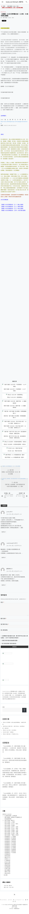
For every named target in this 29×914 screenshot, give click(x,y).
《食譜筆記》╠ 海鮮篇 (10, 838)
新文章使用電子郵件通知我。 (9, 643)
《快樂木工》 (7, 859)
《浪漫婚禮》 (7, 867)
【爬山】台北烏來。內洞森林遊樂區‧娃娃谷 (14, 444)
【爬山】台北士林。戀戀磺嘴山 (14, 397)
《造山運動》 (7, 870)
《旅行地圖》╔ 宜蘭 (9, 822)
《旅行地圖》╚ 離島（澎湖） (11, 835)
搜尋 (4, 707)
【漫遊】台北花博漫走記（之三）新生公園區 (8, 496)
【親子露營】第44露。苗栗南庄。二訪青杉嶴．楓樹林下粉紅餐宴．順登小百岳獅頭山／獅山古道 (14, 748)
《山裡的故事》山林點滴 (10, 815)
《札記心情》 (7, 862)
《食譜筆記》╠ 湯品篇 (10, 846)
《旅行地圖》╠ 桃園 (9, 825)
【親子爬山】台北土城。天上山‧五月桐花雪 (20, 496)
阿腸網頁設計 (16, 908)
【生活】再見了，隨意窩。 (8, 732)
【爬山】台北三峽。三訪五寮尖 (9, 730)
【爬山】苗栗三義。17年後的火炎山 (10, 734)
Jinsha (15, 907)
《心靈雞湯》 (7, 860)
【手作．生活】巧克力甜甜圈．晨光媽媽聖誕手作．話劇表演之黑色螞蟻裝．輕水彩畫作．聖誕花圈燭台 (14, 795)
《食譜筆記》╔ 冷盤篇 (10, 836)
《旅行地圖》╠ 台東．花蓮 (11, 833)
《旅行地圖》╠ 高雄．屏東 (11, 831)
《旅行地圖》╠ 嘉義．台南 (11, 830)
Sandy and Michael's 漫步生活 (14, 2)
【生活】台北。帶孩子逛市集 (14, 450)
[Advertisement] (14, 231)
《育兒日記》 (7, 873)
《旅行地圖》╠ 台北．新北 (13, 6)
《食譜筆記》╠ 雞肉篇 (10, 839)
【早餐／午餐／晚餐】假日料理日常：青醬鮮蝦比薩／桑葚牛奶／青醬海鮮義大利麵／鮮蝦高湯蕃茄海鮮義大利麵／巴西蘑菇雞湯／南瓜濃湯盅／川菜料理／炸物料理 (14, 772)
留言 (2, 602)
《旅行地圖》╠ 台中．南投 (11, 828)
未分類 (5, 875)
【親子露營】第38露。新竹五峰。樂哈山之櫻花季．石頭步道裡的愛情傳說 (14, 784)
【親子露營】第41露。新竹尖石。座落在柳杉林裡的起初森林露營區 (14, 760)
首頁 (4, 6)
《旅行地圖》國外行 (9, 820)
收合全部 (9, 814)
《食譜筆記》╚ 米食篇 (10, 852)
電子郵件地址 (5, 624)
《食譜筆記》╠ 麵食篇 (10, 851)
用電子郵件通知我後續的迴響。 (10, 640)
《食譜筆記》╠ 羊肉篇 (10, 843)
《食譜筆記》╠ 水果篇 (10, 847)
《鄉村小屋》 (7, 871)
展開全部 (4, 814)
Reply (4, 532)
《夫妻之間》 (7, 868)
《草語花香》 (7, 865)
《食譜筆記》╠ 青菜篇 (10, 844)
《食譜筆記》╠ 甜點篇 (10, 849)
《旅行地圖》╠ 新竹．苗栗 (11, 827)
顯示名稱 (3, 618)
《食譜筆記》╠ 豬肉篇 (10, 841)
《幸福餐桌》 (7, 854)
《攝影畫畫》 (7, 863)
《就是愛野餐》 (8, 819)
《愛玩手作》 (7, 857)
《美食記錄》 (7, 855)
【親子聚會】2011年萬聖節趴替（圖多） (14, 457)
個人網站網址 (4, 630)
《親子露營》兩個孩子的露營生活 (13, 817)
